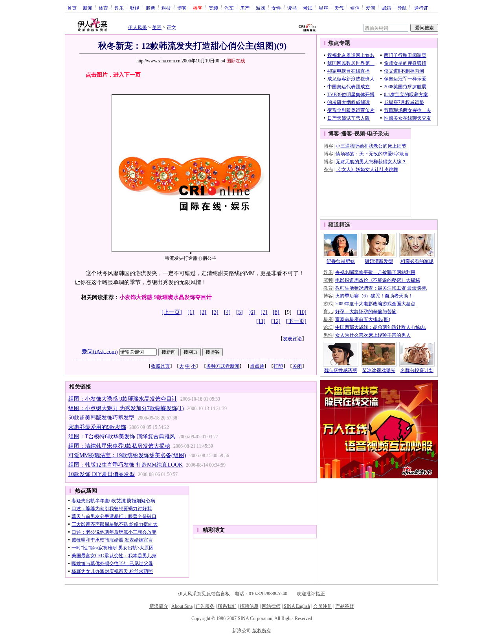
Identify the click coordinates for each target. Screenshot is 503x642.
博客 (182, 7)
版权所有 (261, 630)
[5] (239, 312)
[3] (215, 312)
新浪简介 (158, 606)
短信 (355, 7)
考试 (307, 7)
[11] (261, 321)
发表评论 (292, 338)
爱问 (370, 7)
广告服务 (205, 606)
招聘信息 (249, 606)
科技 (166, 7)
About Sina (182, 606)
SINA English (297, 606)
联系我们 (227, 606)
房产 (245, 7)
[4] (227, 312)
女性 (276, 7)
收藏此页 (160, 366)
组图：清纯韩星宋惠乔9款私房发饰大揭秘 (119, 446)
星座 (323, 7)
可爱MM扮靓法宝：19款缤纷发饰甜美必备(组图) (127, 455)
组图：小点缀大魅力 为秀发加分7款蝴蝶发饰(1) (126, 408)
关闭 (297, 366)
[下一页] (296, 321)
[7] (264, 312)
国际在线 (235, 61)
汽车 (229, 7)
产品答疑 (344, 606)
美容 (157, 27)
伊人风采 (137, 27)
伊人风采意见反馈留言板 (204, 593)
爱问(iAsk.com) (100, 351)
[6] (251, 312)
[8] (276, 312)
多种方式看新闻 (222, 366)
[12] (276, 321)
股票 (150, 7)
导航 (402, 7)
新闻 (87, 7)
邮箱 (386, 7)
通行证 (421, 7)
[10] (302, 312)
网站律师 (271, 606)
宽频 (213, 7)
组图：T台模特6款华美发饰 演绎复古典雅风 (121, 437)
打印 (278, 366)
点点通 (257, 366)
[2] (203, 312)
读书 (292, 7)
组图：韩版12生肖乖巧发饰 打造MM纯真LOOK (125, 465)
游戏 (260, 7)
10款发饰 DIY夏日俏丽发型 (101, 474)
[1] (190, 312)
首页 (72, 7)
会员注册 (322, 606)
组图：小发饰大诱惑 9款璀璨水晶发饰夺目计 (122, 399)
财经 (135, 7)
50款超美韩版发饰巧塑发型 (101, 418)
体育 (103, 7)
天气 (339, 7)
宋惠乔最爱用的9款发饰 (97, 427)
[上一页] (172, 312)
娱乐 (119, 7)
